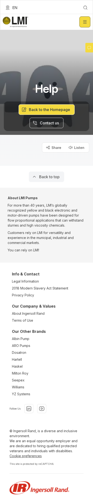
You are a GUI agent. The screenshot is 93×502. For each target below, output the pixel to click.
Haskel (17, 366)
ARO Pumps (21, 346)
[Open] (84, 21)
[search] (85, 7)
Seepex (18, 380)
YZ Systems (21, 394)
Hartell (17, 359)
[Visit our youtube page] (41, 408)
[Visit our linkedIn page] (28, 408)
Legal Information (25, 281)
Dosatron (19, 352)
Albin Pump (20, 339)
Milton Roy (20, 373)
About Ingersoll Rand (28, 313)
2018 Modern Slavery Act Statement (40, 288)
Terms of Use (22, 320)
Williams (18, 387)
